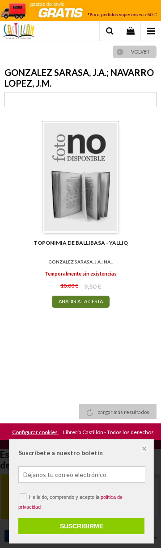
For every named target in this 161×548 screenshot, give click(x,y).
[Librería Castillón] (18, 32)
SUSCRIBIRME (81, 526)
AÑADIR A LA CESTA (81, 301)
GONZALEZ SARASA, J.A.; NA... (80, 261)
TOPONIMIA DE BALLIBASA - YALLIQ (81, 242)
